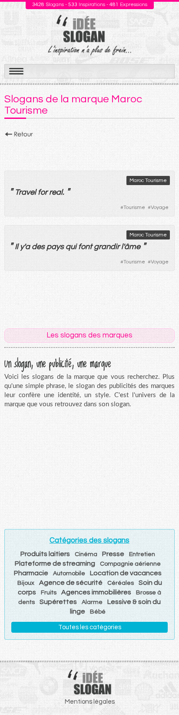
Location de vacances (126, 573)
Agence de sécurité (71, 582)
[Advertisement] (89, 152)
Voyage (160, 207)
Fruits (48, 593)
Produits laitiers (45, 553)
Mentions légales (90, 701)
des (38, 247)
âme (132, 247)
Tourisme (134, 207)
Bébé (98, 612)
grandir (106, 247)
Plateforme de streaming (55, 563)
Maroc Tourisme (148, 180)
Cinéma (86, 554)
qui (71, 247)
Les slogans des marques (89, 335)
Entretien (142, 554)
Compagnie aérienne (130, 564)
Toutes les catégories (89, 627)
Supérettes (58, 601)
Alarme (92, 602)
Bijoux (25, 583)
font (85, 247)
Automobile (69, 573)
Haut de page (162, 689)
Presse (113, 553)
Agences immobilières (96, 592)
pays (55, 247)
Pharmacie (31, 573)
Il (16, 247)
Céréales (120, 583)
